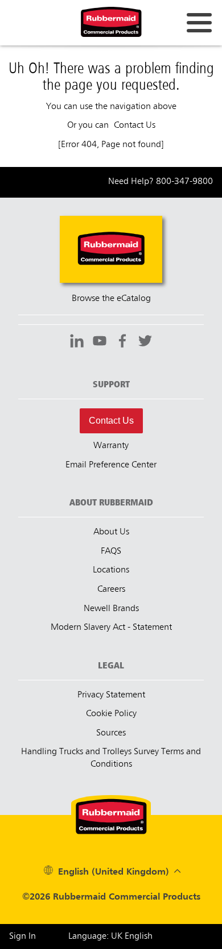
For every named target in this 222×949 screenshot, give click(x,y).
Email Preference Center (111, 465)
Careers (111, 589)
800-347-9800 (184, 181)
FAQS (111, 551)
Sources (111, 733)
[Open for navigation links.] (199, 22)
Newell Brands (111, 608)
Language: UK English (110, 936)
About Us (111, 532)
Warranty (111, 445)
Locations (111, 570)
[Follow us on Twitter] (145, 342)
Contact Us (111, 420)
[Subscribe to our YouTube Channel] (99, 342)
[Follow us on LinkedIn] (77, 342)
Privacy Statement (111, 695)
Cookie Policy (111, 713)
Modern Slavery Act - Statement (111, 627)
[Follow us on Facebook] (122, 342)
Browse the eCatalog (111, 298)
